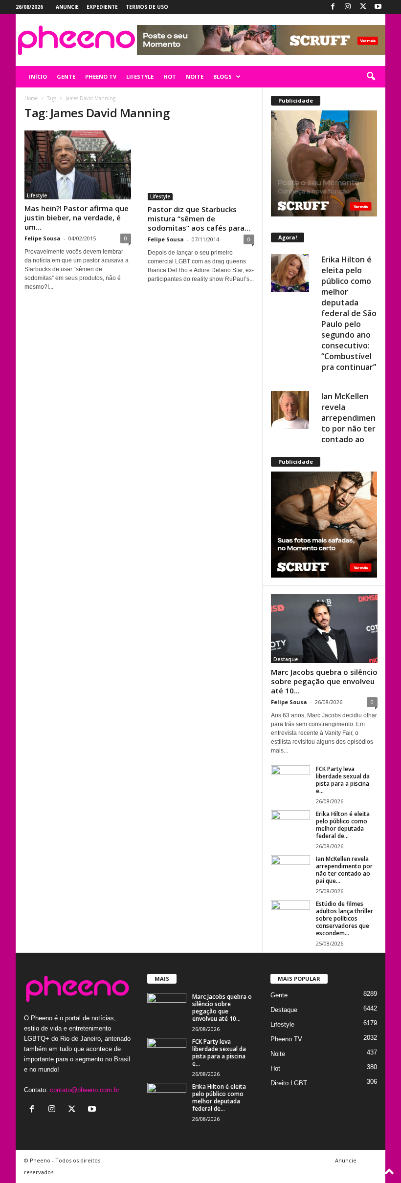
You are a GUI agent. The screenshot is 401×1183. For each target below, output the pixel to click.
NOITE (194, 76)
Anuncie (67, 6)
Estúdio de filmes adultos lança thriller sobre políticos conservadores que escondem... (344, 918)
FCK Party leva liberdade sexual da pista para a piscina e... (343, 780)
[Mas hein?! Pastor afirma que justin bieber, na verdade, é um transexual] (77, 164)
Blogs (222, 76)
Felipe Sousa (42, 238)
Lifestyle (37, 195)
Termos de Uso (147, 6)
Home (31, 98)
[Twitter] (363, 7)
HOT (169, 76)
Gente (279, 995)
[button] (370, 76)
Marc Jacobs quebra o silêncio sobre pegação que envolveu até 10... (324, 681)
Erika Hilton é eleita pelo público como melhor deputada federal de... (343, 825)
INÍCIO (38, 76)
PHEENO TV (100, 76)
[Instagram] (348, 7)
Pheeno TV (286, 1039)
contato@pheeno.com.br (84, 1090)
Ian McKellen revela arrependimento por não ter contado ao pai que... (344, 870)
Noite (277, 1053)
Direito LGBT (288, 1083)
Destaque (285, 659)
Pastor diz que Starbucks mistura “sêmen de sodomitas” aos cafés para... (199, 218)
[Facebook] (332, 7)
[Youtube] (378, 7)
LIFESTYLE (140, 76)
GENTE (66, 76)
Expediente (102, 6)
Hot (275, 1068)
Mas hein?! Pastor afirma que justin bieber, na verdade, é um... (76, 217)
